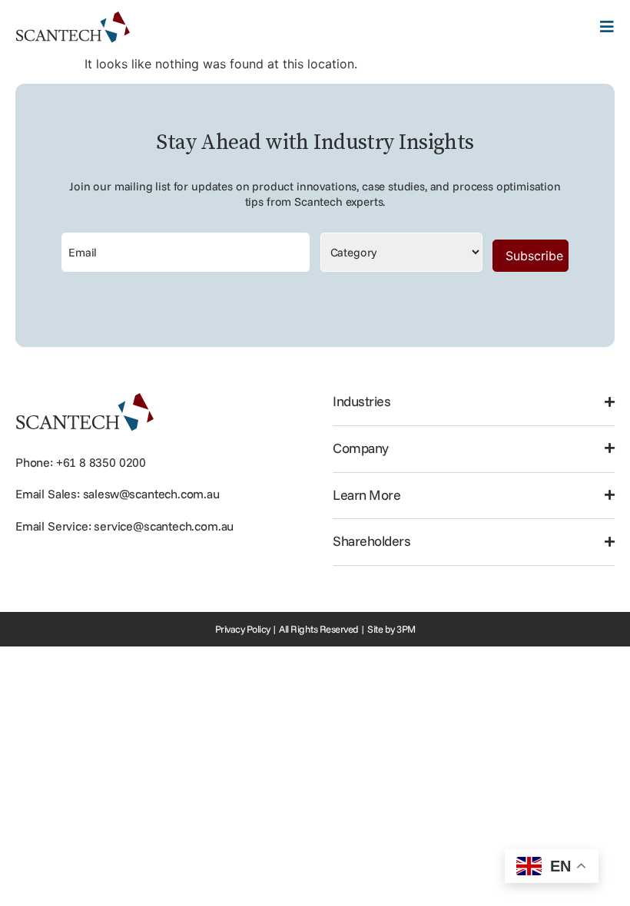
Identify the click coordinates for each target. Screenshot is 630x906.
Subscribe (534, 255)
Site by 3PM (391, 629)
